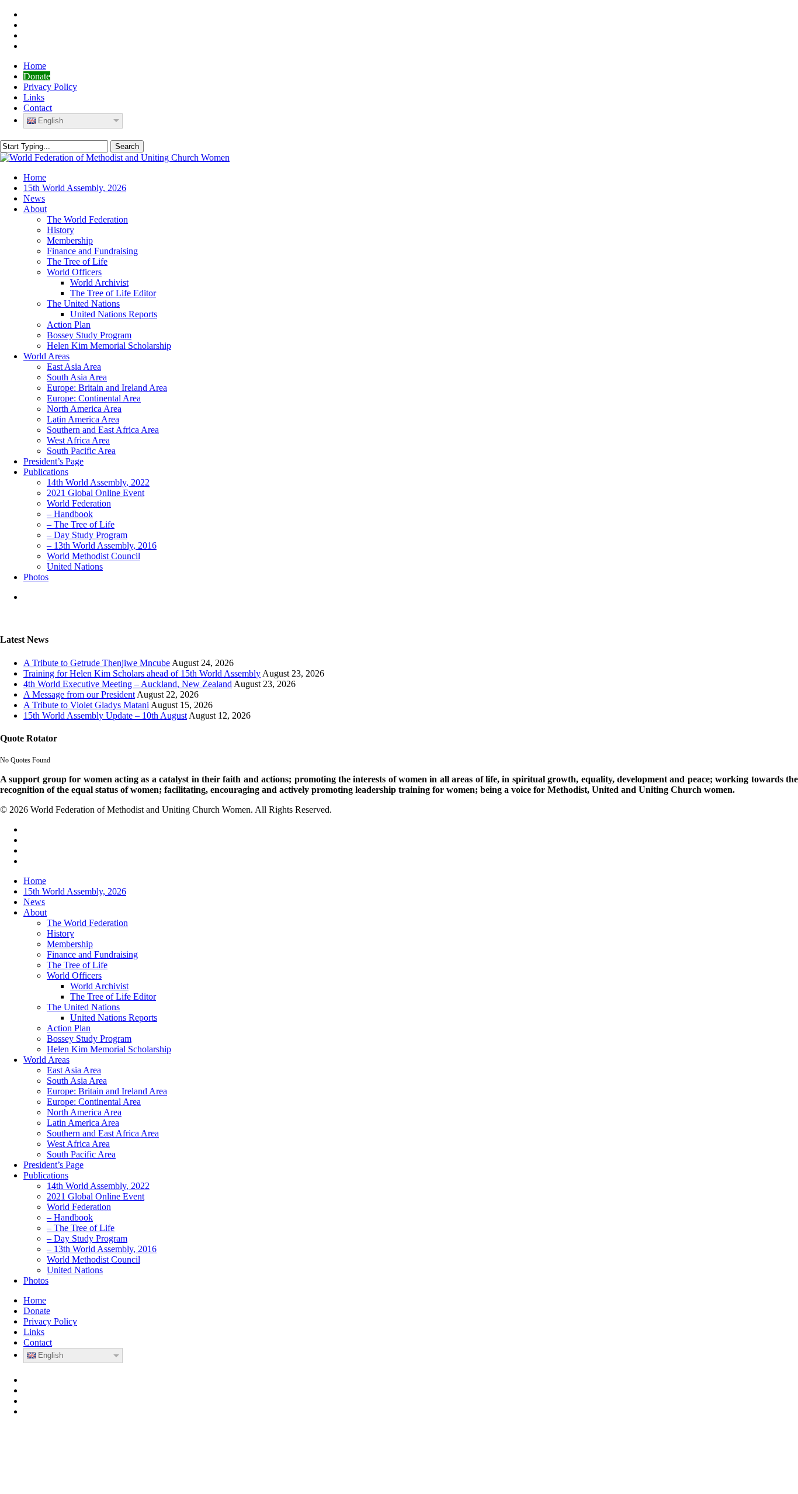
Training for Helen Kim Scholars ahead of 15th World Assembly (142, 673)
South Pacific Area (81, 1154)
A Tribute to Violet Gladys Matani (86, 705)
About (35, 912)
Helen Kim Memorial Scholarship (109, 1049)
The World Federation (87, 923)
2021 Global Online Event (95, 1196)
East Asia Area (74, 1070)
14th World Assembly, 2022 (98, 1186)
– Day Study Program (87, 1238)
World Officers (74, 975)
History (60, 933)
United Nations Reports (113, 1017)
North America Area (84, 1112)
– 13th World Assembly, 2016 (102, 1249)
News (34, 902)
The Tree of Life (77, 965)
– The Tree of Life (81, 1228)
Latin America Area (83, 1123)
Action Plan (69, 1028)
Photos (35, 1280)
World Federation (79, 1207)
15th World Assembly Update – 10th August (105, 715)
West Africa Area (78, 1144)
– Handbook (70, 1217)
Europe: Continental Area (94, 1102)
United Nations (75, 1270)
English (50, 120)
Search (127, 146)
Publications (45, 1175)
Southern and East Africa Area (103, 1133)
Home (34, 881)
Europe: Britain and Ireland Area (107, 1091)
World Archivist (99, 986)
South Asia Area (77, 1081)
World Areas (46, 1060)
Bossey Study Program (89, 1039)
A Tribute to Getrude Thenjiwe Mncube (96, 663)
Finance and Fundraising (92, 954)
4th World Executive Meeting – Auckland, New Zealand (127, 684)
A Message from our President (79, 694)
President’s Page (53, 1165)
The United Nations (83, 1007)
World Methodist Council (93, 1259)
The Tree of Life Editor (113, 996)
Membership (70, 944)
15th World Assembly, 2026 (74, 891)
